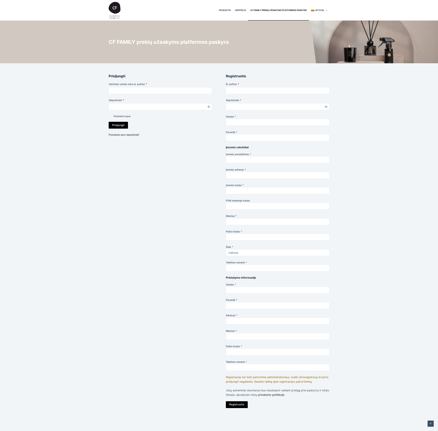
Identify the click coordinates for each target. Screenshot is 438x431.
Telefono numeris (236, 262)
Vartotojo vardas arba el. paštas (134, 84)
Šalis (229, 246)
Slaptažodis (122, 100)
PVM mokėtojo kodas (238, 200)
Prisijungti (118, 125)
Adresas (231, 315)
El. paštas (238, 84)
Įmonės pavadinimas (238, 154)
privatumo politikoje (271, 394)
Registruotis (236, 404)
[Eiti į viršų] (431, 424)
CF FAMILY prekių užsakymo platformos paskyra (278, 10)
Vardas (231, 116)
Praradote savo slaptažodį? (124, 134)
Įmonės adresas (236, 169)
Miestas (231, 215)
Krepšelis (240, 10)
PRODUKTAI (225, 10)
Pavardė (231, 132)
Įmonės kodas (235, 185)
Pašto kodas (234, 231)
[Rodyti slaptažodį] (209, 107)
